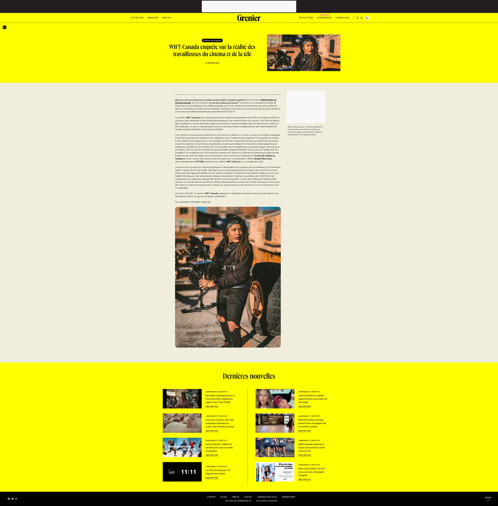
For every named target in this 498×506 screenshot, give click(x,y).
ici (209, 202)
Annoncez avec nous (267, 497)
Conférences (324, 18)
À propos (211, 497)
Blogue (224, 497)
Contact (248, 497)
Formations (342, 18)
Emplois (166, 18)
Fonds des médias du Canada (223, 103)
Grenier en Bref (288, 497)
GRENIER (488, 497)
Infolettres (306, 18)
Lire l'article (212, 406)
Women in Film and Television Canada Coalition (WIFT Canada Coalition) (210, 100)
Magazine (152, 18)
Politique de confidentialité (238, 501)
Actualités (137, 18)
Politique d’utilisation (267, 501)
